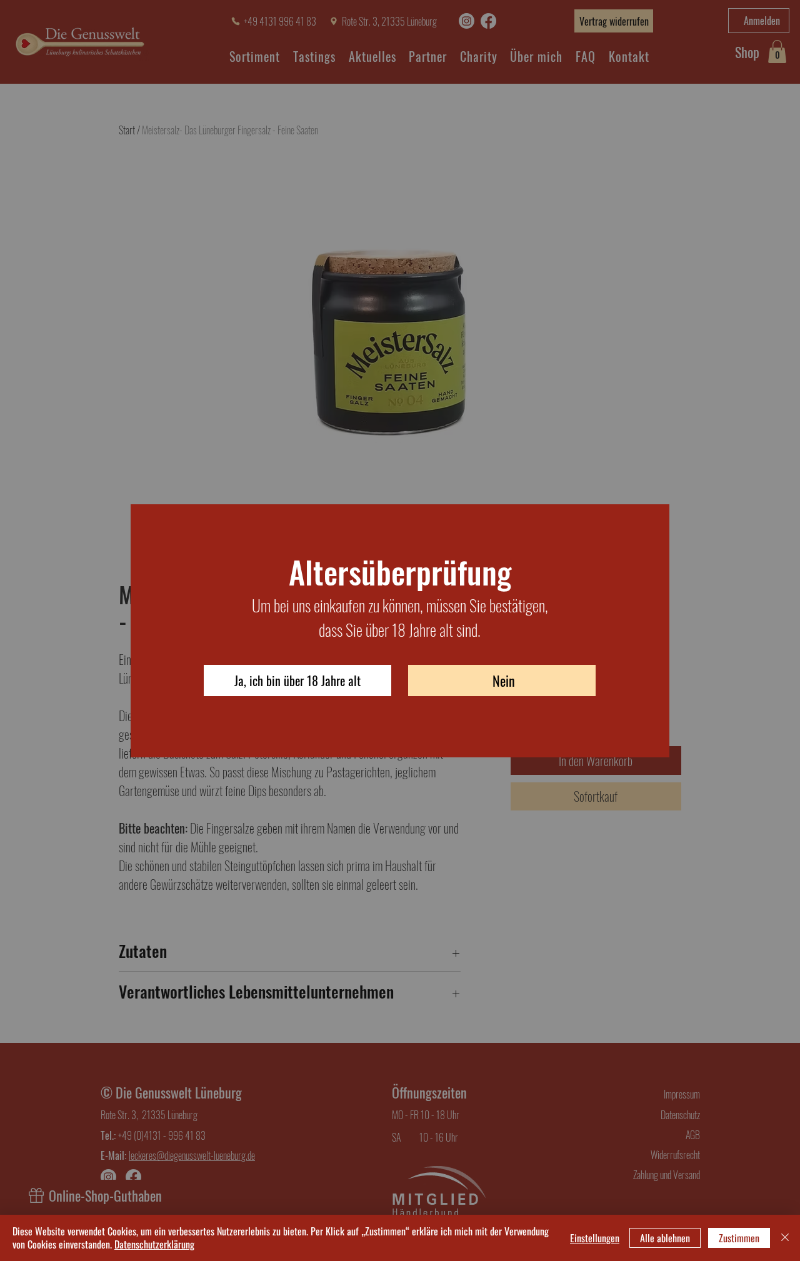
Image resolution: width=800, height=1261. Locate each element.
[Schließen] (785, 1238)
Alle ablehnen (665, 1237)
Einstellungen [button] (594, 1237)
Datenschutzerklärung (154, 1244)
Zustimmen (739, 1237)
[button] (297, 680)
